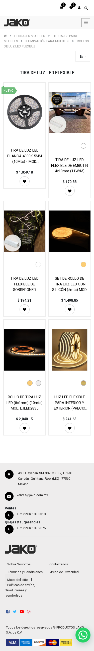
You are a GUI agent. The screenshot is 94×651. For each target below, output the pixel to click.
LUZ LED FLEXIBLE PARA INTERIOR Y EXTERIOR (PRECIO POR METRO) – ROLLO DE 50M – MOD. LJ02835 (69, 403)
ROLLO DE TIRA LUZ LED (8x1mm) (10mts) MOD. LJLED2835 (25, 403)
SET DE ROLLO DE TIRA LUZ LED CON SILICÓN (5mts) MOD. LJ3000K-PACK (69, 284)
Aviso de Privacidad (64, 572)
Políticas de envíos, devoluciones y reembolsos (20, 590)
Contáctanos (58, 564)
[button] (82, 56)
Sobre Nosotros (19, 564)
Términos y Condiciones (25, 572)
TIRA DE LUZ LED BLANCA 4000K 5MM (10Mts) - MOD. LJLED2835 (24, 156)
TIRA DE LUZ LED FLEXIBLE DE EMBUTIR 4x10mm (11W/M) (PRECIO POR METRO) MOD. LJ (69, 165)
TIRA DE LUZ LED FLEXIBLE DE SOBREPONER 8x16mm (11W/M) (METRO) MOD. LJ (24, 284)
